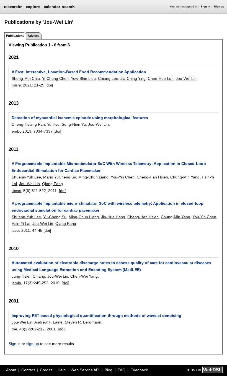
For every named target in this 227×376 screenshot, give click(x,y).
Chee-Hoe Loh (161, 78)
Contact (28, 370)
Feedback (139, 370)
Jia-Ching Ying (133, 78)
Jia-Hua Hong (113, 217)
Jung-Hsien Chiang (28, 276)
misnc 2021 (22, 85)
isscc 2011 (21, 230)
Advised (34, 35)
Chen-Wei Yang (84, 276)
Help (62, 370)
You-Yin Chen (123, 177)
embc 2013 (21, 131)
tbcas (16, 190)
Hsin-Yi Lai (21, 223)
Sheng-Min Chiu (26, 78)
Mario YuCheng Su (59, 177)
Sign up (219, 6)
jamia (16, 283)
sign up (32, 343)
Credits (46, 370)
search (68, 6)
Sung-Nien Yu (74, 124)
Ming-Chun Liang (93, 177)
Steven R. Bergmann (83, 322)
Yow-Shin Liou (83, 78)
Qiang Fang (52, 184)
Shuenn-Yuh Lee (26, 177)
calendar (52, 6)
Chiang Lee (108, 78)
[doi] (49, 85)
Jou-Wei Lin (186, 78)
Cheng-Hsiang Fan (28, 124)
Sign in (205, 6)
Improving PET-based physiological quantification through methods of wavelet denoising (96, 315)
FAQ (121, 370)
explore (33, 6)
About (11, 370)
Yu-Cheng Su (54, 217)
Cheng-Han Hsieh (152, 177)
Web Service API (85, 370)
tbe (14, 329)
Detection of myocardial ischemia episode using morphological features (80, 117)
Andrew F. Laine (48, 322)
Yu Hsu (53, 124)
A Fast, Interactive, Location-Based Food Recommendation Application (79, 72)
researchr (13, 6)
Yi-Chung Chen (55, 78)
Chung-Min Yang (185, 177)
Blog (108, 370)
